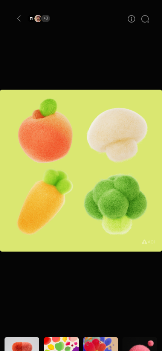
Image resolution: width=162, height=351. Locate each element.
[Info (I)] (131, 21)
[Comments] (145, 21)
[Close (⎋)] (18, 18)
